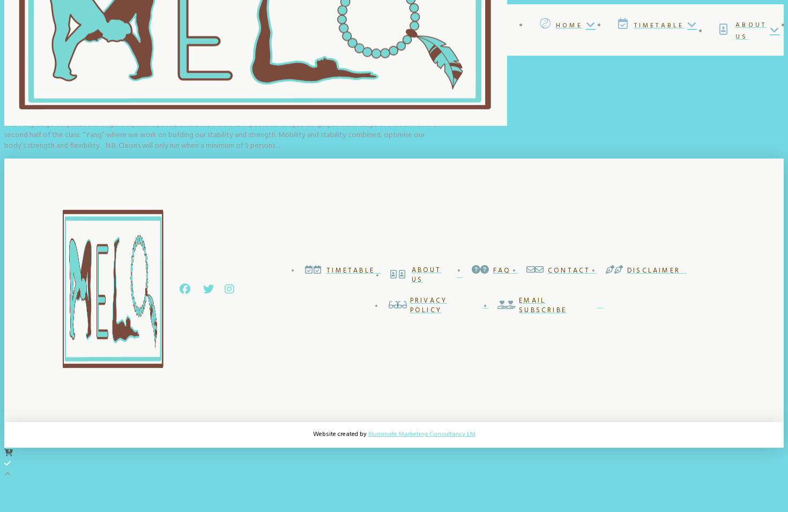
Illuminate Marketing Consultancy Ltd (421, 434)
